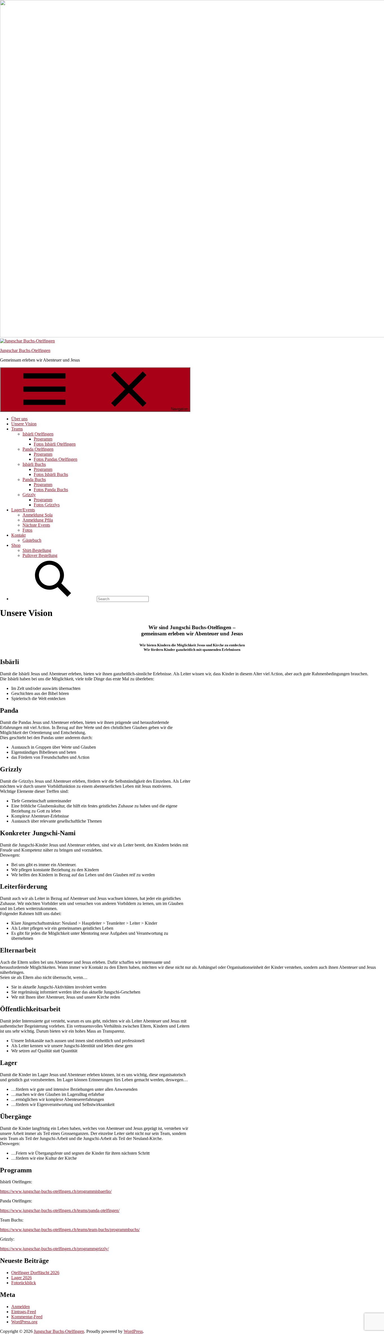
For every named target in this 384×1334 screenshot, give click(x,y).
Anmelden (20, 1306)
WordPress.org (24, 1321)
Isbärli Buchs (34, 464)
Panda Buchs (34, 479)
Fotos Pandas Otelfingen (55, 459)
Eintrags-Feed (23, 1311)
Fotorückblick (23, 1282)
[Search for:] (80, 598)
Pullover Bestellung (39, 555)
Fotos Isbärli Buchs (51, 474)
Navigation (179, 409)
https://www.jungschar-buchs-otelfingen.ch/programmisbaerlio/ (56, 1191)
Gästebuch (31, 540)
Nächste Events (36, 525)
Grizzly (29, 494)
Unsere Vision (24, 423)
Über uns (19, 418)
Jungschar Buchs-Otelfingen (25, 350)
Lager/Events (23, 509)
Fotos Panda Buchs (51, 489)
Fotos (27, 530)
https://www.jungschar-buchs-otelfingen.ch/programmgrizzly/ (54, 1248)
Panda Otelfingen (37, 449)
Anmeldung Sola (37, 515)
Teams (17, 428)
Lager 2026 (21, 1277)
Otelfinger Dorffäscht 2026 (35, 1272)
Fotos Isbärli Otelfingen (55, 444)
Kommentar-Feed (26, 1316)
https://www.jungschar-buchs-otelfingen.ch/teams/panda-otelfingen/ (59, 1210)
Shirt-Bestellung (36, 550)
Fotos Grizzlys (47, 504)
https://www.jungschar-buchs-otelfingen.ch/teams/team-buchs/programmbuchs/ (70, 1229)
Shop (16, 545)
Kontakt (18, 535)
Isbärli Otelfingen (37, 434)
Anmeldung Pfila (37, 520)
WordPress (133, 1331)
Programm (43, 439)
